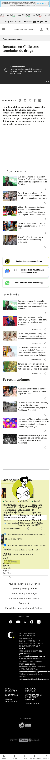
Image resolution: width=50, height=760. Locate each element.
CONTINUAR (42, 3)
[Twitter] (30, 100)
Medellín (7, 549)
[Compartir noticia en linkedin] (39, 100)
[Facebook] (35, 100)
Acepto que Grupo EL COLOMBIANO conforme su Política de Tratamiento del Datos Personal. (25, 550)
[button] (45, 189)
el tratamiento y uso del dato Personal (24, 535)
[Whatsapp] (25, 100)
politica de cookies (29, 5)
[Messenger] (20, 100)
